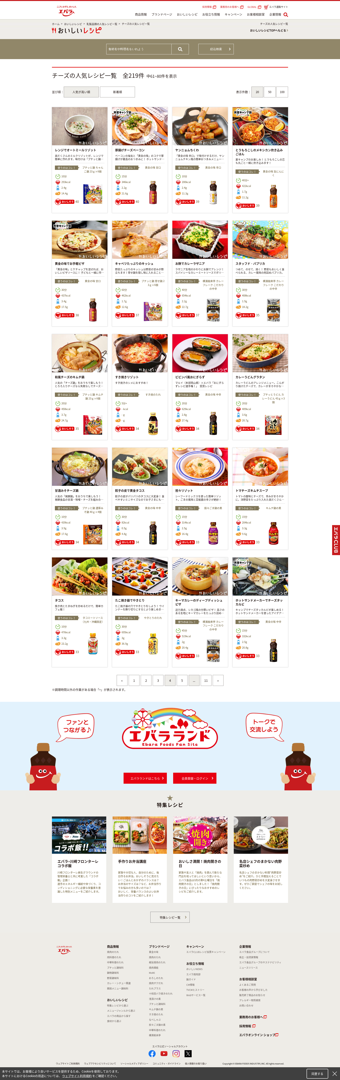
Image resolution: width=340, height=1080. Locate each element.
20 (257, 92)
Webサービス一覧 (195, 995)
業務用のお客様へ (229, 7)
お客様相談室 (256, 14)
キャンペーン (233, 14)
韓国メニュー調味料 (117, 988)
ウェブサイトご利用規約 (68, 1063)
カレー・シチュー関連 (119, 983)
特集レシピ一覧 (170, 917)
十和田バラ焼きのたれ (161, 993)
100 (282, 92)
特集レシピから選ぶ (117, 1005)
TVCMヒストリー (195, 990)
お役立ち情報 (211, 14)
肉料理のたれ (114, 957)
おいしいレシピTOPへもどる (268, 30)
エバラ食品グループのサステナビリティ (260, 962)
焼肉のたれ (113, 952)
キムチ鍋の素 (156, 1009)
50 (269, 92)
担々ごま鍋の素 (157, 1025)
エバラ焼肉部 (193, 974)
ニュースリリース (248, 967)
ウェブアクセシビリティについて (100, 1063)
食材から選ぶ (114, 1021)
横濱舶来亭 (155, 1035)
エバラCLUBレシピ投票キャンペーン (205, 952)
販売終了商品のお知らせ (252, 995)
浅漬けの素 (155, 999)
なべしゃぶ (155, 1019)
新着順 (117, 92)
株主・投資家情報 (248, 957)
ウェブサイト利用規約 (77, 1076)
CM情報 (190, 985)
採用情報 (207, 7)
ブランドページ (162, 14)
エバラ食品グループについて (254, 952)
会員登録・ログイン (195, 778)
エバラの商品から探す (119, 1016)
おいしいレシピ (187, 14)
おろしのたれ (156, 978)
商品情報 (141, 14)
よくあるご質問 (247, 985)
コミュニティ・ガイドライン (167, 1063)
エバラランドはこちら (145, 778)
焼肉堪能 (153, 967)
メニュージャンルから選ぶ (121, 1010)
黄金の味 (153, 952)
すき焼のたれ (156, 1014)
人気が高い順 (81, 92)
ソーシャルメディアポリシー (134, 1063)
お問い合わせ (246, 1005)
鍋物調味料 (113, 973)
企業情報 (275, 14)
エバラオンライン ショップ (257, 1035)
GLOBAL (253, 7)
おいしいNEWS (194, 969)
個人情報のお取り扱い (196, 1063)
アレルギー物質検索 (250, 1000)
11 (206, 680)
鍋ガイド (191, 979)
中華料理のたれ (115, 962)
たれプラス (155, 988)
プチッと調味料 (115, 967)
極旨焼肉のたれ (157, 962)
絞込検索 (216, 49)
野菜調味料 (113, 978)
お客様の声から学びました (253, 990)
